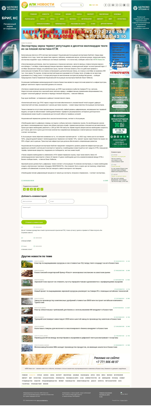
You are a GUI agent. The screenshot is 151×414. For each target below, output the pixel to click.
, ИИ (40, 307)
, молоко (46, 345)
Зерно (42, 19)
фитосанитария (110, 381)
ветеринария (86, 19)
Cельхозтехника (43, 24)
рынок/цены (30, 19)
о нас (93, 24)
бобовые (117, 14)
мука (52, 19)
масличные (103, 14)
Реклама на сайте (78, 24)
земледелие (106, 378)
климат (122, 378)
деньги (93, 381)
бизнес (68, 14)
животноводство (83, 381)
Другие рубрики (107, 23)
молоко (73, 19)
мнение (45, 384)
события (37, 381)
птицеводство (27, 381)
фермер (61, 381)
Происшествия (36, 384)
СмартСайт (124, 400)
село (119, 381)
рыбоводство (70, 381)
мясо (62, 19)
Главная (33, 14)
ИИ (99, 378)
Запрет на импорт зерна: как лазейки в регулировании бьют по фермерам (118, 176)
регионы (115, 378)
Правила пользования (105, 392)
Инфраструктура (91, 378)
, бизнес (29, 43)
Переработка (60, 24)
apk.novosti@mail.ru (42, 400)
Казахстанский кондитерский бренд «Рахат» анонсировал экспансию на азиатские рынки (118, 166)
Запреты (101, 381)
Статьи (57, 14)
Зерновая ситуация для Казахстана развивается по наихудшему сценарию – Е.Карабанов (119, 156)
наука (79, 14)
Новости (45, 14)
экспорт (90, 14)
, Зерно (41, 335)
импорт (100, 19)
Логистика (121, 19)
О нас (101, 396)
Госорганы (25, 384)
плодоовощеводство (49, 381)
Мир (110, 19)
